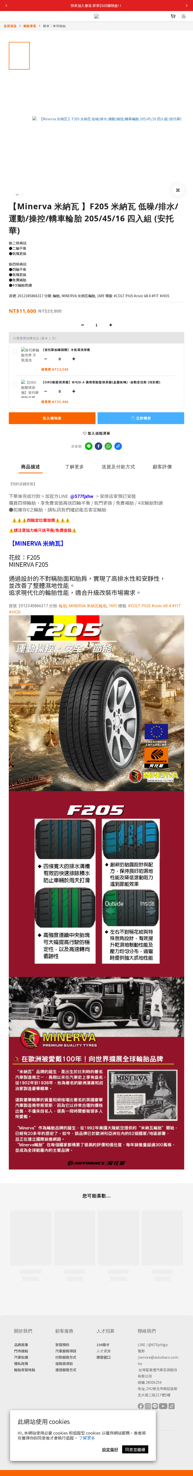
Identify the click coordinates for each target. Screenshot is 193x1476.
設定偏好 (110, 1449)
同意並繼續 (135, 1449)
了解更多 (87, 1438)
